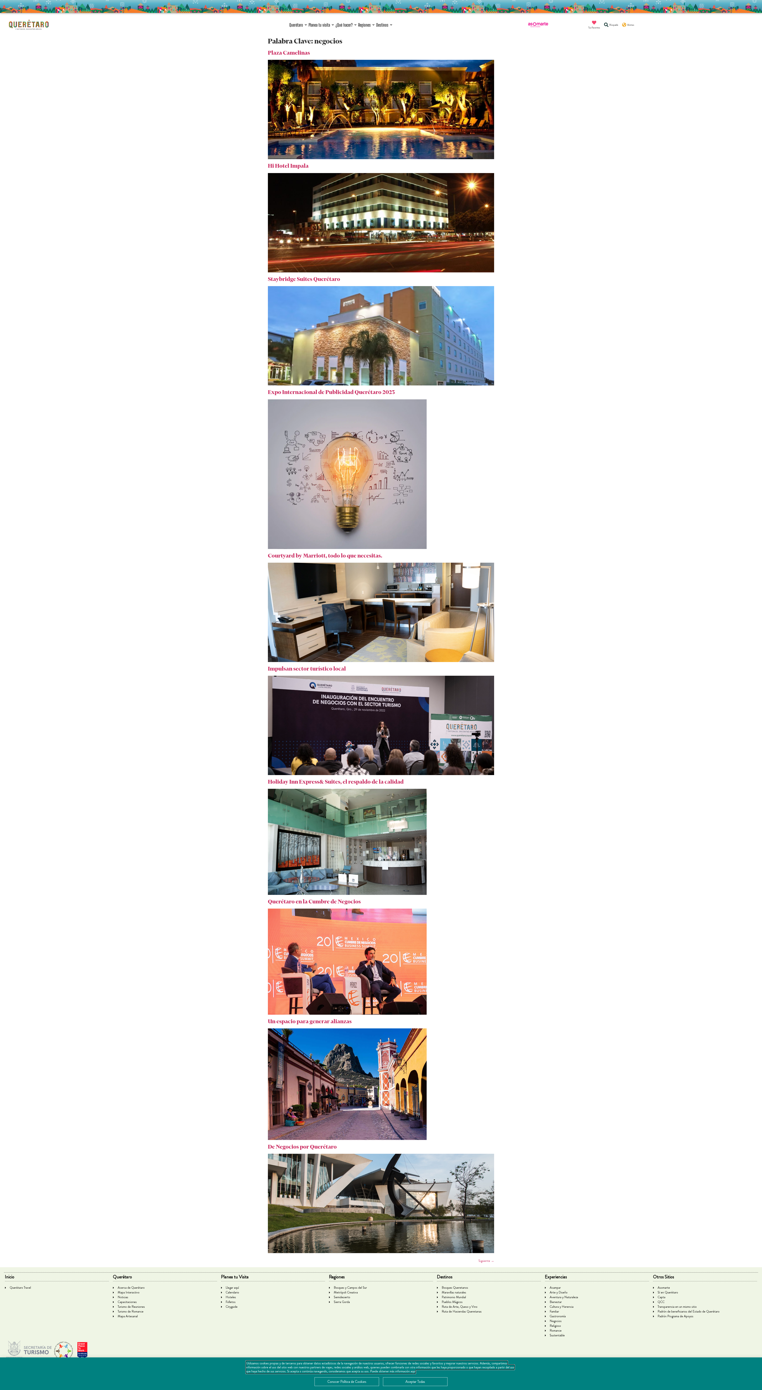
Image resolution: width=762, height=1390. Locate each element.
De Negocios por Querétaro (302, 1146)
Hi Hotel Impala (288, 165)
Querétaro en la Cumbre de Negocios (314, 901)
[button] (298, 25)
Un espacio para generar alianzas (310, 1021)
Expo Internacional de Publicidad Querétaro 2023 (331, 392)
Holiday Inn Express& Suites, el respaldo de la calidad (336, 781)
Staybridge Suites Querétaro (304, 279)
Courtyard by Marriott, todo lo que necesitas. (325, 555)
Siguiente (486, 1260)
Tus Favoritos (594, 27)
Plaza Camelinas (289, 52)
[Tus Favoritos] (594, 22)
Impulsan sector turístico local (307, 668)
